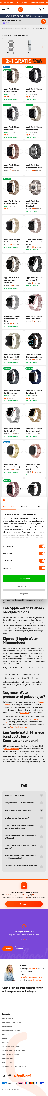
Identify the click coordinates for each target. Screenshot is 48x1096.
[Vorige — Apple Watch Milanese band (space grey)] (5, 377)
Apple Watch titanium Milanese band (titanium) (34, 203)
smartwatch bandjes (11, 749)
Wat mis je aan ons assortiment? (14, 1050)
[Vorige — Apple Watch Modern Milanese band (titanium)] (5, 264)
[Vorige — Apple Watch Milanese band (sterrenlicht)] (5, 75)
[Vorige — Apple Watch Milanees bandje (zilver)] (5, 415)
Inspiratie (5, 1042)
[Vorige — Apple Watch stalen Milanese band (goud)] (5, 451)
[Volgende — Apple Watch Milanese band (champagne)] (43, 113)
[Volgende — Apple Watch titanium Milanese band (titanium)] (43, 187)
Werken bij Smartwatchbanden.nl (14, 1066)
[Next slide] (42, 46)
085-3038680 (32, 969)
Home (4, 28)
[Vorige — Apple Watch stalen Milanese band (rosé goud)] (27, 451)
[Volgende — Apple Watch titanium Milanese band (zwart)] (43, 151)
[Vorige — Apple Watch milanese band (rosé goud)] (5, 187)
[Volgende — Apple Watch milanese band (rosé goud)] (21, 187)
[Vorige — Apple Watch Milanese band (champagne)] (27, 113)
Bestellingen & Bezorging (11, 1022)
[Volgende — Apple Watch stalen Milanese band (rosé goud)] (43, 451)
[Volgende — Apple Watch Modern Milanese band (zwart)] (43, 341)
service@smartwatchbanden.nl (31, 977)
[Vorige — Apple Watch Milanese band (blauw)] (27, 377)
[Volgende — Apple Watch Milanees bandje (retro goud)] (21, 226)
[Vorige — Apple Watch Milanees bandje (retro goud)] (5, 226)
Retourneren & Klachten (11, 1030)
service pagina (35, 980)
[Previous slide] (5, 46)
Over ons (19, 949)
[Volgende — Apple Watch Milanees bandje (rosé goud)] (43, 415)
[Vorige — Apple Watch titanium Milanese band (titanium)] (27, 187)
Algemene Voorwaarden (11, 1054)
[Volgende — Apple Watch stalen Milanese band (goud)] (21, 451)
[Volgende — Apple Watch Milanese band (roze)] (21, 489)
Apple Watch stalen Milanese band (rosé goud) (33, 466)
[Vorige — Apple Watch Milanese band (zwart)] (27, 75)
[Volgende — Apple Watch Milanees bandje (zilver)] (21, 415)
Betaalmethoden (8, 1026)
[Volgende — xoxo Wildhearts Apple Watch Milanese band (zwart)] (43, 489)
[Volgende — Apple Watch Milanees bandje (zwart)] (43, 264)
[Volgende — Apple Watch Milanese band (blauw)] (43, 377)
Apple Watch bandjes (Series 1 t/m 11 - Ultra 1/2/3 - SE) (22, 28)
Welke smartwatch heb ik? (15, 23)
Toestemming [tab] (8, 506)
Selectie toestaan (24, 586)
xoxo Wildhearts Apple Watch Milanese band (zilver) (12, 318)
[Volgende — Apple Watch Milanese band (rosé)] (21, 151)
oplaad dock (24, 713)
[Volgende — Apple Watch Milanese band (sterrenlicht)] (21, 75)
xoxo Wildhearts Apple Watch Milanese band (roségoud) (34, 241)
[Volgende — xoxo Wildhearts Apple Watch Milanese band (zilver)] (21, 302)
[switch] (42, 553)
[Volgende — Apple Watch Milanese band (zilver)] (21, 113)
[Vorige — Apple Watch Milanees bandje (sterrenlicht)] (5, 341)
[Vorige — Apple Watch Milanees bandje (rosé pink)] (27, 302)
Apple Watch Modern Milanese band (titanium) (11, 280)
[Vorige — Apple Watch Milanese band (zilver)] (5, 113)
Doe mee (23, 904)
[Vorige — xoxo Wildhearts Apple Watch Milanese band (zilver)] (5, 302)
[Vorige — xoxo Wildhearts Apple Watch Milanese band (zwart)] (27, 489)
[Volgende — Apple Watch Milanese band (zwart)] (43, 75)
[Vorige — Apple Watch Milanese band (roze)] (5, 489)
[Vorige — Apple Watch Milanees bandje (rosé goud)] (27, 415)
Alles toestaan (24, 579)
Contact (8, 949)
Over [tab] (39, 506)
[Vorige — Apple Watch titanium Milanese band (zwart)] (27, 151)
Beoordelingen (7, 1058)
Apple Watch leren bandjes (19, 727)
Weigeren (24, 594)
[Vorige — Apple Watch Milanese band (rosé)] (5, 151)
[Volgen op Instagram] (3, 1075)
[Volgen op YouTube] (9, 1075)
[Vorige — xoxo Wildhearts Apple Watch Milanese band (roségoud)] (27, 226)
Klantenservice (7, 1018)
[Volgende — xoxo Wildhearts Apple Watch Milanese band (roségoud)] (43, 226)
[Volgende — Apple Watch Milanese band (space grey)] (21, 377)
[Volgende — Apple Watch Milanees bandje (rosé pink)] (43, 302)
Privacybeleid (7, 1062)
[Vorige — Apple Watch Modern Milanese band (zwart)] (27, 341)
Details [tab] (24, 506)
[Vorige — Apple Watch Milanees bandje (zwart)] (27, 264)
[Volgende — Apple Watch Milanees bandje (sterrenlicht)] (21, 341)
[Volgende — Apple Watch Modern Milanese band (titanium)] (21, 264)
